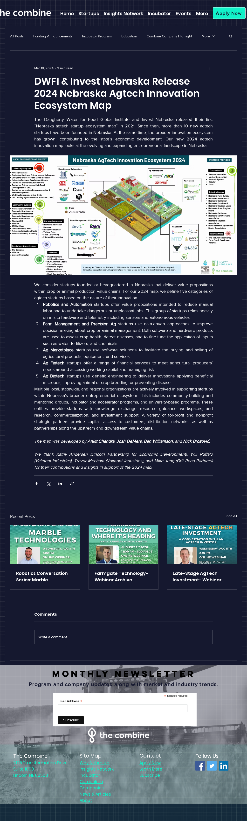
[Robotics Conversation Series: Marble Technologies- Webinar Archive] (45, 544)
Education (129, 36)
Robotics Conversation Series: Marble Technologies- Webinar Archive (43, 576)
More (206, 36)
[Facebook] (200, 766)
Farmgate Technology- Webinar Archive (121, 576)
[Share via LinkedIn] (60, 483)
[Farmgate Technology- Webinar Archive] (123, 544)
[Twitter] (212, 766)
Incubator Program (97, 36)
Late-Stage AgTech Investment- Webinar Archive (197, 576)
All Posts (17, 36)
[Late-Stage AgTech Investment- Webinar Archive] (202, 544)
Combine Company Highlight (169, 36)
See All (231, 516)
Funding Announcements (52, 36)
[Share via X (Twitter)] (48, 483)
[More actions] (210, 68)
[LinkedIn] (223, 766)
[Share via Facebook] (36, 483)
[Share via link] (72, 483)
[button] (230, 36)
